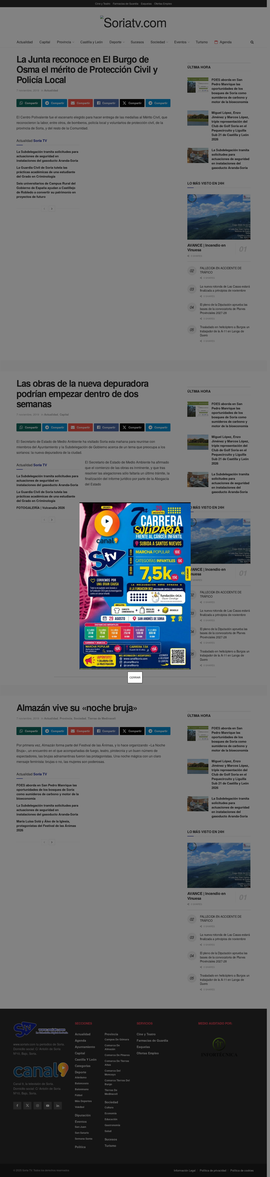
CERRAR (135, 677)
